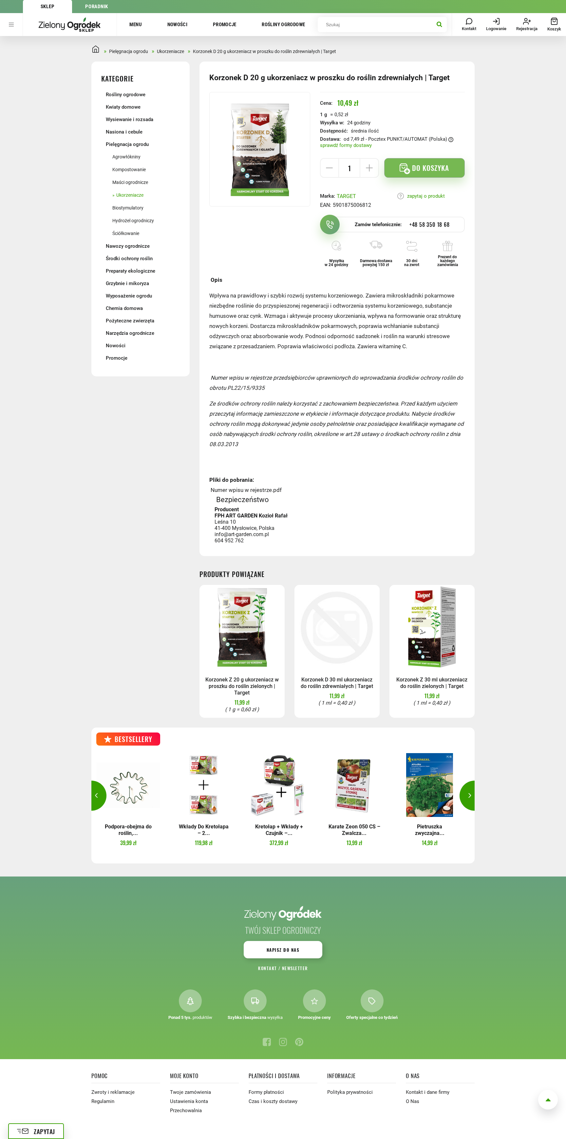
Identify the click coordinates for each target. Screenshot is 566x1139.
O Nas (412, 1101)
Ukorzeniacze (129, 195)
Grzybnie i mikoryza (127, 283)
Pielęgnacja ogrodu (127, 144)
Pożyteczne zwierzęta (130, 321)
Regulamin (102, 1101)
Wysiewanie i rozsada (129, 119)
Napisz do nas (283, 950)
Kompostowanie (129, 169)
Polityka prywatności (350, 1092)
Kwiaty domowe (123, 107)
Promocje (224, 24)
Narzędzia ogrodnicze (130, 333)
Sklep (48, 6)
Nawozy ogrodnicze (128, 246)
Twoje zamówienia (190, 1092)
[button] (91, 796)
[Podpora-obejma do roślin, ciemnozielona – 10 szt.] (128, 785)
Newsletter (295, 968)
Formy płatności (266, 1092)
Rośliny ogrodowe (283, 24)
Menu (135, 24)
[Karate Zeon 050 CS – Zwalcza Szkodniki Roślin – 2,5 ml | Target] (354, 785)
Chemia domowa (124, 308)
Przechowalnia (186, 1110)
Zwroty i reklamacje (113, 1092)
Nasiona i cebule (124, 132)
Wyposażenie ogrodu (129, 296)
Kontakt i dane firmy (427, 1092)
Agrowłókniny (126, 156)
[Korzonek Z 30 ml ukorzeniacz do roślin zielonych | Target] (432, 627)
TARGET (346, 196)
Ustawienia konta (189, 1101)
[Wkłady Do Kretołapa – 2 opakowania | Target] (204, 785)
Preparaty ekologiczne (130, 271)
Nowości (177, 24)
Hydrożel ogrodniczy (133, 220)
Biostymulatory (127, 207)
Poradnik (96, 6)
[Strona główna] (70, 24)
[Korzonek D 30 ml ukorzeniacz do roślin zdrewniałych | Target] (337, 627)
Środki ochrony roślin (129, 259)
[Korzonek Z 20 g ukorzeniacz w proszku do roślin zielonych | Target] (242, 627)
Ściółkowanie (125, 233)
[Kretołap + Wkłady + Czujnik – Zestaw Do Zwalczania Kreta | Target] (279, 785)
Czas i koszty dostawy (273, 1101)
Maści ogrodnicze (130, 182)
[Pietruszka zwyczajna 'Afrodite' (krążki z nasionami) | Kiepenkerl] (430, 785)
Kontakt (267, 968)
